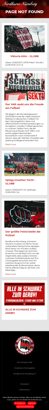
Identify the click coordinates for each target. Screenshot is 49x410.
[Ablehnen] (46, 402)
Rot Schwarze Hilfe (24, 362)
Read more (10, 144)
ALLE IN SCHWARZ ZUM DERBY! (20, 311)
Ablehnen (31, 403)
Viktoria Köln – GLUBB (24, 56)
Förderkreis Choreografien (24, 368)
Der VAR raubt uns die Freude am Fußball (24, 106)
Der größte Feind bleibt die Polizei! (22, 233)
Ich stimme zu (20, 403)
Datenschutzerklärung (25, 406)
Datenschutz (24, 390)
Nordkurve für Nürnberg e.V (25, 374)
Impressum (24, 384)
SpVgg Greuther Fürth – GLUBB (20, 182)
